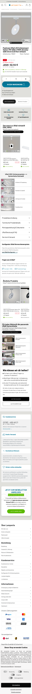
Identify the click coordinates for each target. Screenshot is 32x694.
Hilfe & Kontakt (5, 538)
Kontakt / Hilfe (8, 269)
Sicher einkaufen (5, 532)
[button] (11, 143)
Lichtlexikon (4, 579)
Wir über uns (4, 529)
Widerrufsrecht (5, 593)
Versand (12, 66)
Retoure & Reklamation (7, 552)
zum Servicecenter (16, 399)
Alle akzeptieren (16, 685)
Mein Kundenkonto (6, 555)
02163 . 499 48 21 (10, 422)
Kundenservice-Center (7, 564)
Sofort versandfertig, (15, 69)
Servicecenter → (7, 429)
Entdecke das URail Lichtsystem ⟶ (11, 332)
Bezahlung (4, 546)
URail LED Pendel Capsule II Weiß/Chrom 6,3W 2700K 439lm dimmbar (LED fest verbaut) (10, 159)
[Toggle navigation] (2, 5)
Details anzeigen (16, 692)
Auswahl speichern (16, 689)
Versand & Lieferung (6, 549)
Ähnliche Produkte (22, 101)
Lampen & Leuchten (5, 9)
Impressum (4, 606)
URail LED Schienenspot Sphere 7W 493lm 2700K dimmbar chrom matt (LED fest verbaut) (11, 310)
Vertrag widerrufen (6, 596)
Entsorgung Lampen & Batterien (9, 587)
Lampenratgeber (5, 576)
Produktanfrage (21, 269)
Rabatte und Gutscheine (7, 570)
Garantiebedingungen (7, 590)
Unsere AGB (4, 600)
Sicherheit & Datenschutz (8, 603)
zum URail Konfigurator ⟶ (9, 252)
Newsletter (4, 567)
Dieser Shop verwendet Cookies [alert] (16, 647)
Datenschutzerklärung (7, 666)
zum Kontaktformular (16, 404)
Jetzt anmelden (15, 511)
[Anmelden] (27, 5)
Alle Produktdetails (9, 101)
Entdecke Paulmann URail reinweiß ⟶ (13, 131)
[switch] (5, 672)
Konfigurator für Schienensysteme (10, 573)
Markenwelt (4, 535)
